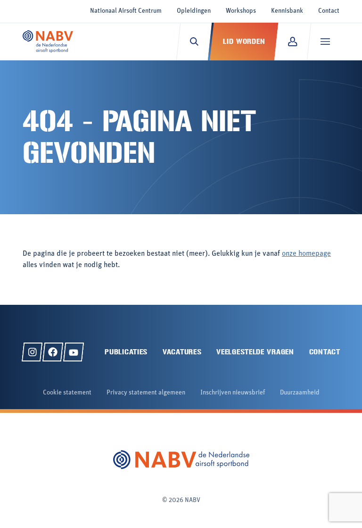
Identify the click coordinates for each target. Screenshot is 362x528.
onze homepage (306, 254)
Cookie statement (67, 392)
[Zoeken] (194, 41)
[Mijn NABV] (292, 41)
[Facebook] (52, 352)
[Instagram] (32, 352)
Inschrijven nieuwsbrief (232, 392)
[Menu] (325, 41)
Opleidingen (194, 11)
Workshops (241, 11)
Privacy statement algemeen (146, 392)
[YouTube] (73, 352)
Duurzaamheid (300, 392)
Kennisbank (287, 11)
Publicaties (126, 352)
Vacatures (182, 352)
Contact (328, 11)
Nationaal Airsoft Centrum (126, 11)
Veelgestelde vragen (255, 352)
